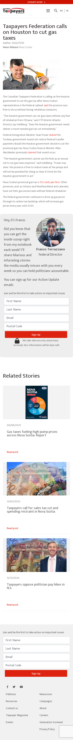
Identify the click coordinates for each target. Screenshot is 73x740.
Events (9, 722)
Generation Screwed (51, 722)
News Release (11, 47)
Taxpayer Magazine (17, 715)
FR (67, 10)
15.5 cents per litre (50, 182)
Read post (12, 452)
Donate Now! (35, 2)
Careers (44, 715)
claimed (31, 152)
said (46, 105)
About (43, 708)
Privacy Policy (47, 729)
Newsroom (46, 694)
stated (52, 135)
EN (61, 10)
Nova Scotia (25, 47)
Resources (11, 701)
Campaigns (46, 701)
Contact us (12, 708)
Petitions (11, 694)
